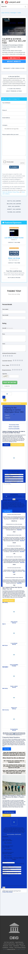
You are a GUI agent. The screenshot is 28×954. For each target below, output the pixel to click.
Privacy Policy (15, 192)
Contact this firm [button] (14, 242)
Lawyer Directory (5, 12)
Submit (15, 167)
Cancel (7, 386)
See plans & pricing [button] (14, 277)
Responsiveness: (6, 370)
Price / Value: (5, 365)
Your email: (5, 315)
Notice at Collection (7, 192)
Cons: (3, 343)
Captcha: (4, 373)
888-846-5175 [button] (14, 58)
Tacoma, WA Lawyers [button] (14, 212)
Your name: (5, 309)
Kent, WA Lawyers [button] (14, 206)
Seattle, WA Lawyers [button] (14, 201)
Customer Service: (7, 360)
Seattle (19, 12)
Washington (13, 12)
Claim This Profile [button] (15, 88)
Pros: (3, 334)
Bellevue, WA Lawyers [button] (14, 203)
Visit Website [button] (15, 61)
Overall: (4, 328)
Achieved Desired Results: (9, 353)
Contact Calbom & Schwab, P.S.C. (12, 99)
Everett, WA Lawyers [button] (14, 209)
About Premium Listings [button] (14, 91)
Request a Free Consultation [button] (14, 68)
